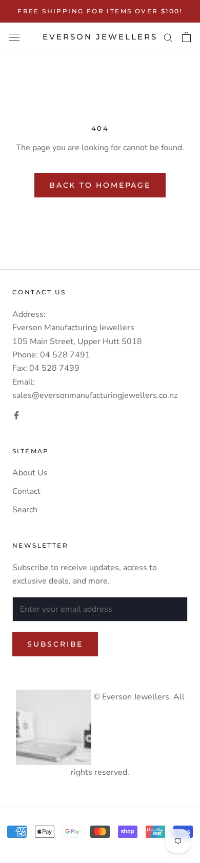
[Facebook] (16, 415)
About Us (30, 472)
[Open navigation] (14, 37)
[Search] (168, 37)
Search (24, 509)
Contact (26, 491)
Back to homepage (100, 185)
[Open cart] (186, 37)
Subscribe (55, 644)
